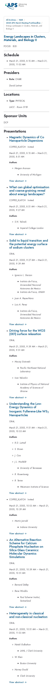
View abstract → (17, 180)
